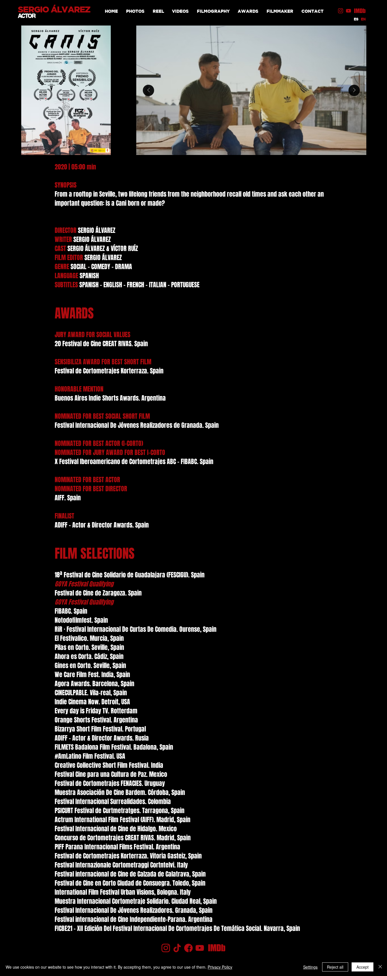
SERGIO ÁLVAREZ (54, 9)
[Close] (380, 966)
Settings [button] (310, 967)
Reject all (335, 967)
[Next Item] (354, 90)
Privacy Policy (220, 967)
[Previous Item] (148, 90)
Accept (362, 967)
